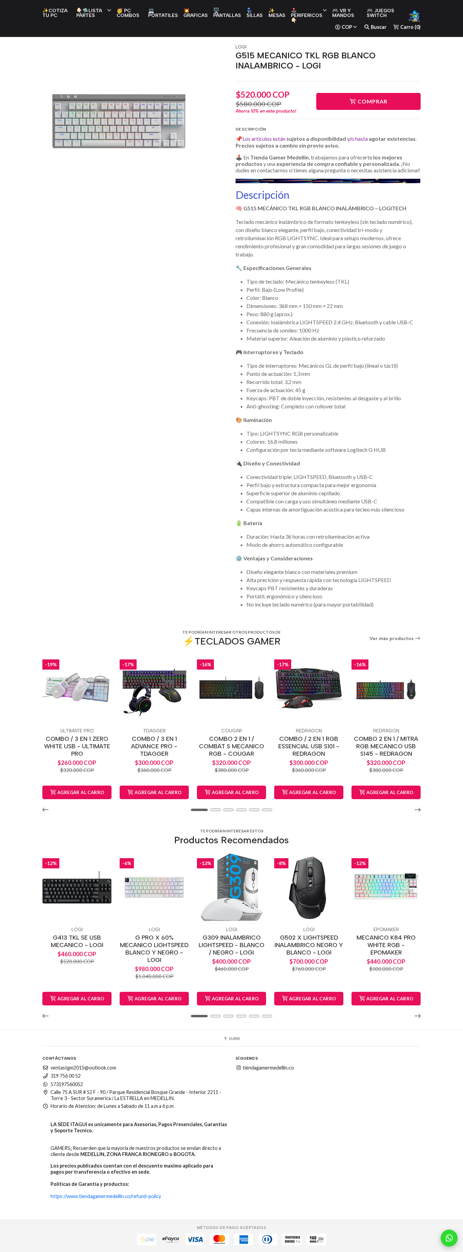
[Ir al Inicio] (414, 15)
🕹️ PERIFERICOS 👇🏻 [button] (306, 15)
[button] (47, 810)
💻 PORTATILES (163, 12)
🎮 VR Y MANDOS (343, 12)
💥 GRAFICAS (195, 12)
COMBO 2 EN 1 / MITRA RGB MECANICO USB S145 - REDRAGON (386, 746)
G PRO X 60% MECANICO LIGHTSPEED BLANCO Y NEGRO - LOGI (154, 948)
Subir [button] (234, 1038)
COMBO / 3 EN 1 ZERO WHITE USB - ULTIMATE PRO (77, 746)
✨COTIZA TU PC (54, 12)
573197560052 (67, 1084)
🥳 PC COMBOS (128, 12)
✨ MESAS (276, 12)
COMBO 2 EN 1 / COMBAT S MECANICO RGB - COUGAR (231, 746)
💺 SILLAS (254, 12)
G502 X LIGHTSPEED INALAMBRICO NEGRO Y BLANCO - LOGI (309, 945)
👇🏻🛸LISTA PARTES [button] (89, 12)
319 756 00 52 (66, 1076)
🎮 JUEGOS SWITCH (380, 12)
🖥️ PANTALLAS (227, 12)
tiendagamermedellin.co (268, 1068)
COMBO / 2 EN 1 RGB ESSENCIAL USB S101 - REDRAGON (308, 746)
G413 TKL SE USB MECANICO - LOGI (77, 941)
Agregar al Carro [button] (80, 792)
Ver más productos (392, 638)
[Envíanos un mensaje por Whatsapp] (449, 1238)
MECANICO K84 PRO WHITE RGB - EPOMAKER (386, 945)
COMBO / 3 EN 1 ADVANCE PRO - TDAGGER (154, 746)
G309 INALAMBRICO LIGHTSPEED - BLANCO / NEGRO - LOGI (231, 945)
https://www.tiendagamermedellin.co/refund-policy (106, 1196)
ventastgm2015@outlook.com (83, 1068)
